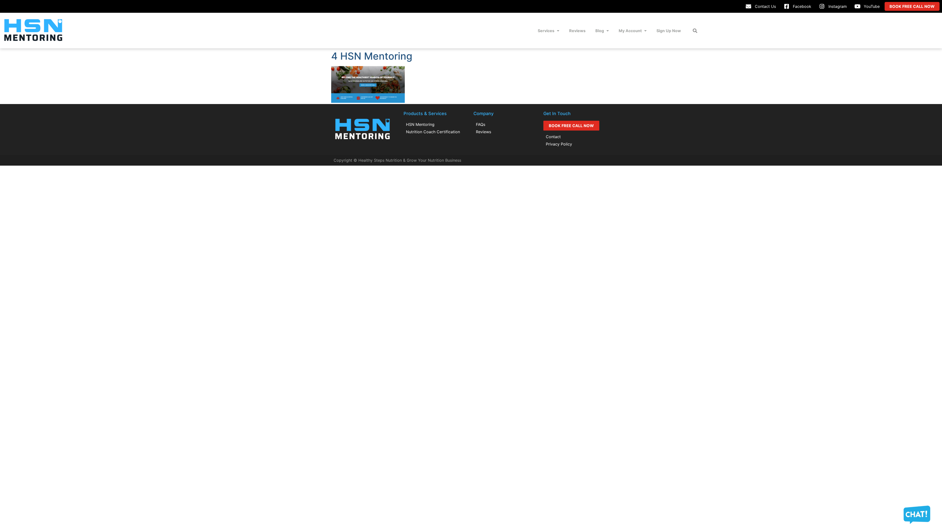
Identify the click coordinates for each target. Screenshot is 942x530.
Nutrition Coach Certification (433, 131)
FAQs (480, 124)
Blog (599, 30)
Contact (553, 136)
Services (546, 30)
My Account (630, 30)
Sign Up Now (668, 30)
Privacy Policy (559, 144)
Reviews (577, 30)
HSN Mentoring (420, 124)
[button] (695, 30)
